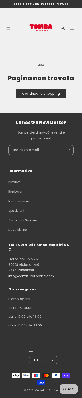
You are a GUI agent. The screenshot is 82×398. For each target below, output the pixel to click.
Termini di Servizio (22, 220)
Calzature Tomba (46, 390)
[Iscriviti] (68, 150)
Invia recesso (18, 201)
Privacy (14, 182)
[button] (8, 27)
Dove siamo (17, 230)
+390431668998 (21, 270)
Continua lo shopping (41, 93)
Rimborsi (15, 191)
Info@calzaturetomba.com (31, 276)
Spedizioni (16, 211)
